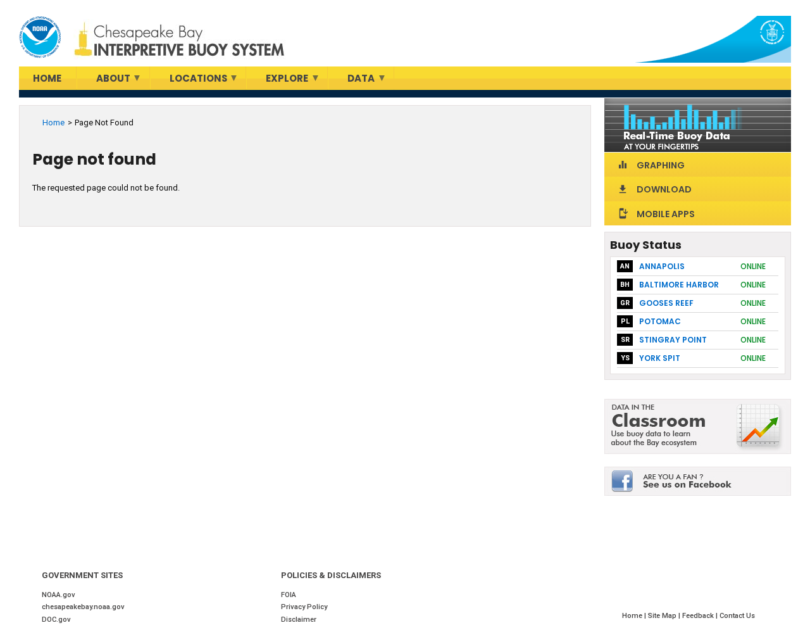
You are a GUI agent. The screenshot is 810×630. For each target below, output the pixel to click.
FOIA (288, 595)
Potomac (660, 321)
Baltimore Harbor (679, 284)
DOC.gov (56, 619)
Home (53, 122)
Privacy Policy (304, 607)
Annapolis (662, 266)
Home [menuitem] (47, 78)
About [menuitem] (103, 81)
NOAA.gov (58, 595)
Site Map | (665, 616)
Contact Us (737, 616)
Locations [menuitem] (189, 81)
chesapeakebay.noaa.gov (83, 607)
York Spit (659, 358)
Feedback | (701, 616)
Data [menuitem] (351, 81)
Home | (635, 616)
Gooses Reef (666, 303)
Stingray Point (673, 339)
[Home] (40, 37)
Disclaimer (298, 619)
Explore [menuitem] (277, 81)
